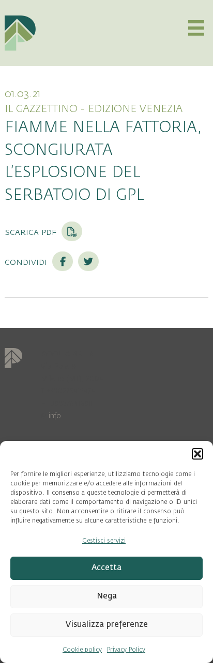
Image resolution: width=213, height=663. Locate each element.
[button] (197, 454)
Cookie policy (82, 649)
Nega (107, 596)
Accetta (106, 567)
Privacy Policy (126, 649)
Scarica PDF (32, 232)
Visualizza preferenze (107, 624)
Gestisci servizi (104, 540)
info (55, 416)
